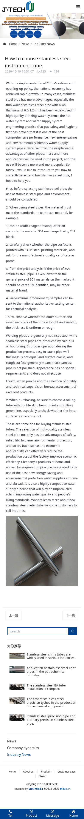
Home (12, 44)
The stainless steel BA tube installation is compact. (46, 687)
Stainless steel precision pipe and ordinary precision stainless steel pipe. (51, 719)
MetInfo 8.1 (35, 789)
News (26, 44)
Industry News (44, 44)
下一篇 (70, 615)
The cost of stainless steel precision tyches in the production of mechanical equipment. (51, 702)
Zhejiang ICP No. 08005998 (42, 784)
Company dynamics (23, 747)
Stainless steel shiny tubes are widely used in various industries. (51, 656)
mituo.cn (65, 789)
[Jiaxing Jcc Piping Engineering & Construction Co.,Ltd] (18, 6)
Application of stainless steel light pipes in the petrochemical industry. (51, 671)
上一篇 (13, 615)
